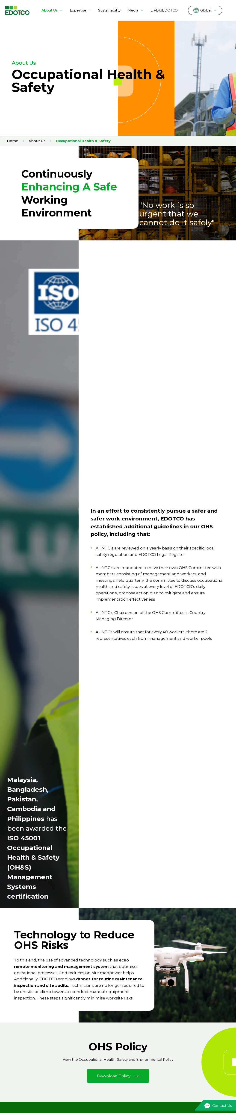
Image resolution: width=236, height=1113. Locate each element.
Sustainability (109, 10)
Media (132, 10)
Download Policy (113, 1076)
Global (206, 10)
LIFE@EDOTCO (164, 10)
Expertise (78, 10)
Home (12, 141)
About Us (49, 10)
